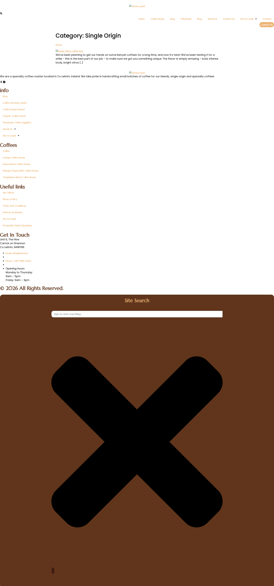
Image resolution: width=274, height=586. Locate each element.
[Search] (53, 570)
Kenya (59, 44)
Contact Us (229, 18)
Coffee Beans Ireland (14, 109)
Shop (172, 18)
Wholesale (186, 18)
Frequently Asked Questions (17, 225)
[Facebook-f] (1, 82)
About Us (212, 18)
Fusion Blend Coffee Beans (16, 164)
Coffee (6, 151)
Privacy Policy (10, 199)
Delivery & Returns (12, 212)
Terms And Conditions (14, 205)
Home (142, 18)
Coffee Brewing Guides (15, 102)
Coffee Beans (157, 18)
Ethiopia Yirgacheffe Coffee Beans (20, 170)
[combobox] (137, 314)
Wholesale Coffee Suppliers (17, 122)
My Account (246, 18)
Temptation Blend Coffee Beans (19, 177)
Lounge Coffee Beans (14, 157)
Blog (199, 18)
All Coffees (8, 192)
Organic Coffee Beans (14, 115)
